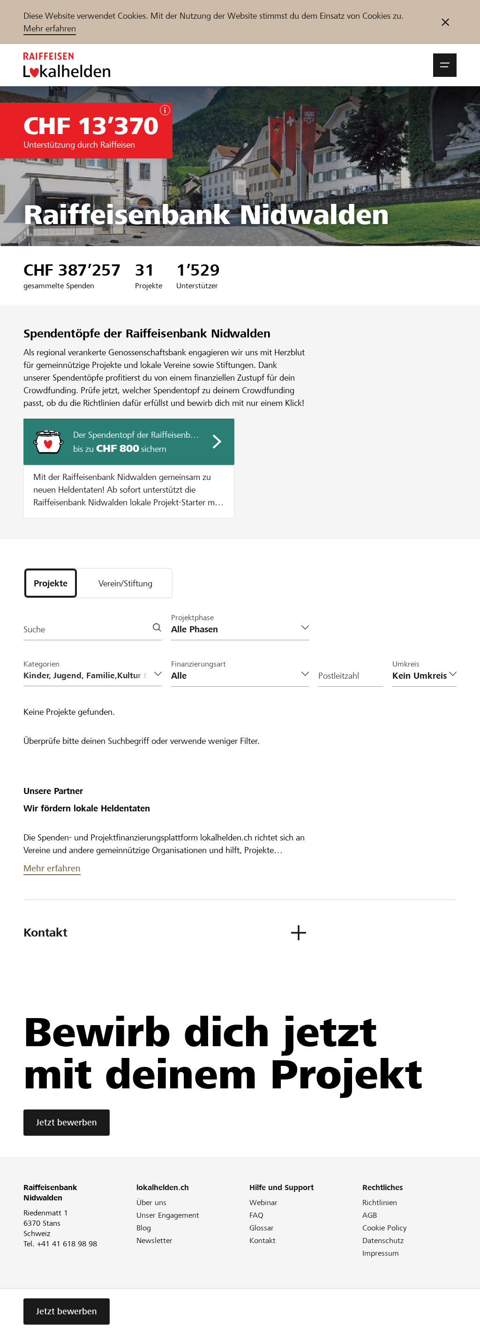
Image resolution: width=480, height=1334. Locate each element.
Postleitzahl (338, 676)
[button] (445, 65)
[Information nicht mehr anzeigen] (445, 22)
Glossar (261, 1227)
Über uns (151, 1202)
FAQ (256, 1215)
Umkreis (406, 664)
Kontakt (262, 1240)
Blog (143, 1227)
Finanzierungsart (198, 664)
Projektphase (192, 617)
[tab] (50, 583)
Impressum (380, 1253)
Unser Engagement (167, 1215)
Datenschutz (383, 1240)
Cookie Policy (384, 1227)
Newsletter (154, 1240)
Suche (34, 629)
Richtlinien (379, 1202)
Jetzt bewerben (66, 1122)
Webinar (263, 1202)
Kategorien (41, 664)
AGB (369, 1215)
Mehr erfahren (49, 28)
